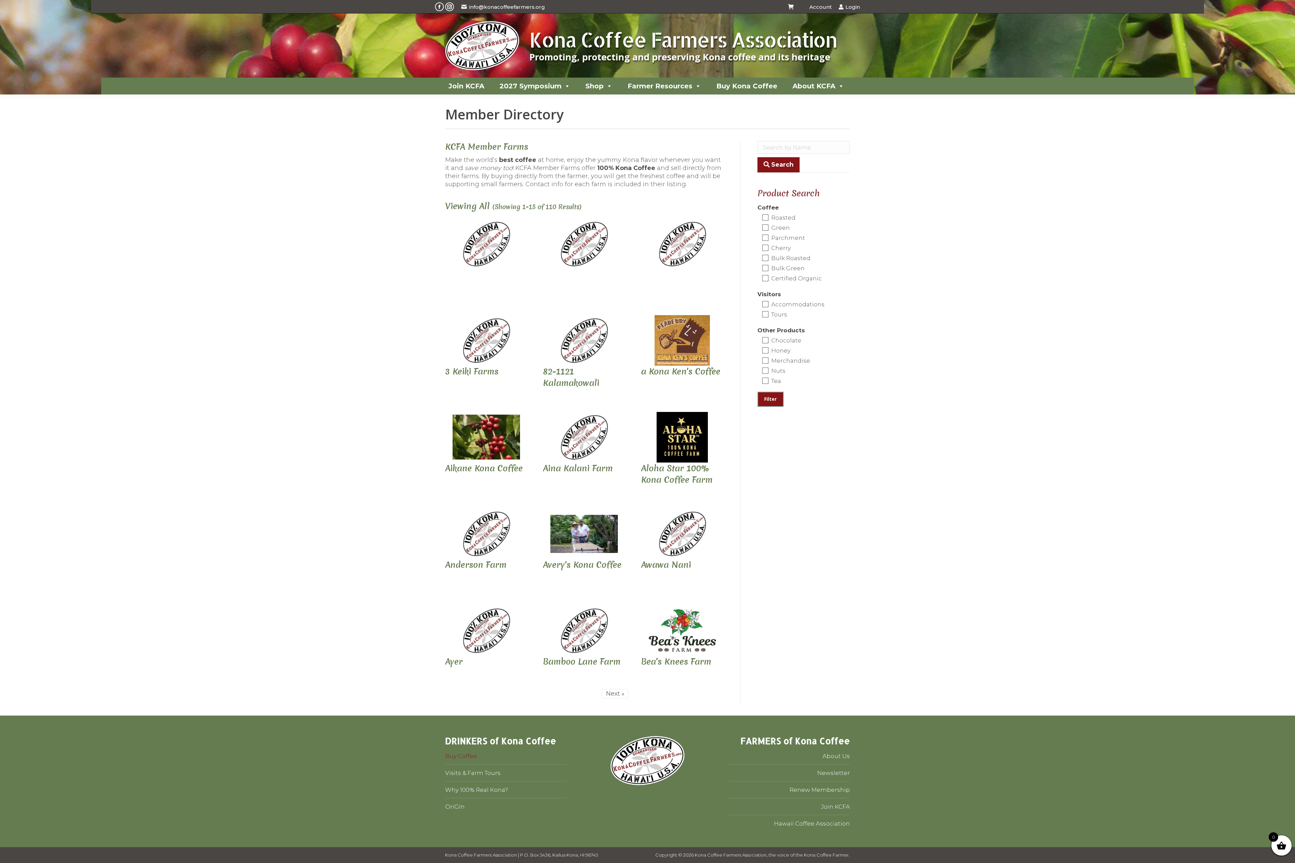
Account (820, 7)
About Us (836, 756)
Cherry (780, 248)
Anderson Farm (476, 564)
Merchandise (790, 360)
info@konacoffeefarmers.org (507, 7)
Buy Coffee (461, 756)
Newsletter (833, 773)
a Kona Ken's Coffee (680, 371)
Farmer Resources (660, 86)
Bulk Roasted (790, 258)
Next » (615, 693)
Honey (780, 350)
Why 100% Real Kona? (476, 789)
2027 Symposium (530, 86)
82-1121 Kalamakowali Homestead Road (576, 383)
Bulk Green (787, 268)
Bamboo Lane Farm (582, 661)
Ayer (454, 661)
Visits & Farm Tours (472, 773)
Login (852, 7)
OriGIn (455, 806)
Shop (594, 86)
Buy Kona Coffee (746, 86)
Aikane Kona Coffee (484, 468)
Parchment (787, 237)
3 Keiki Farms (471, 371)
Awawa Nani (666, 564)
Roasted (783, 217)
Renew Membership (819, 789)
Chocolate (785, 340)
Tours (778, 314)
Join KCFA (466, 86)
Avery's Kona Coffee (582, 564)
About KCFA (814, 86)
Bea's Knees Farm (676, 661)
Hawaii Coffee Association (812, 823)
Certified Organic (796, 278)
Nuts (777, 370)
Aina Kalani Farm (578, 468)
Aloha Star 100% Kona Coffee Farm (677, 474)
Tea (775, 381)
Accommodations (797, 304)
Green (780, 227)
